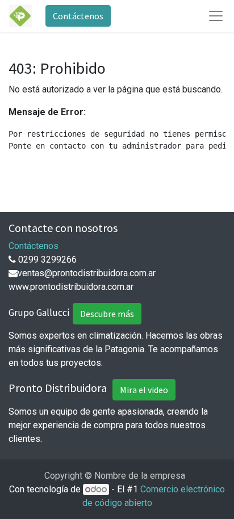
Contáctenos (78, 16)
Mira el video (144, 389)
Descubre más (107, 313)
